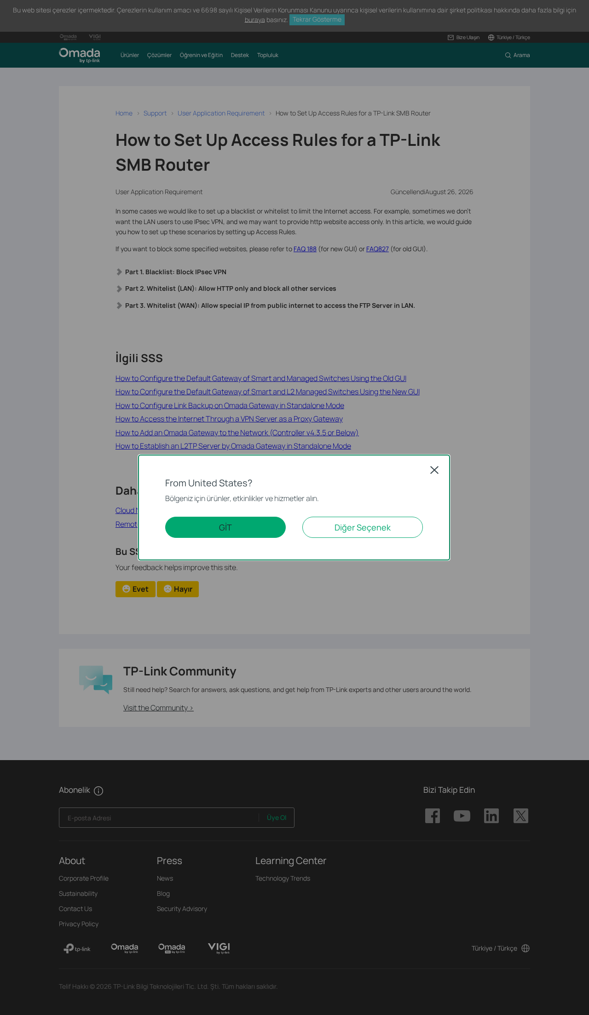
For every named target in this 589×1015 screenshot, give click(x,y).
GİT (225, 527)
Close (434, 470)
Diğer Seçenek (363, 527)
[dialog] (294, 507)
